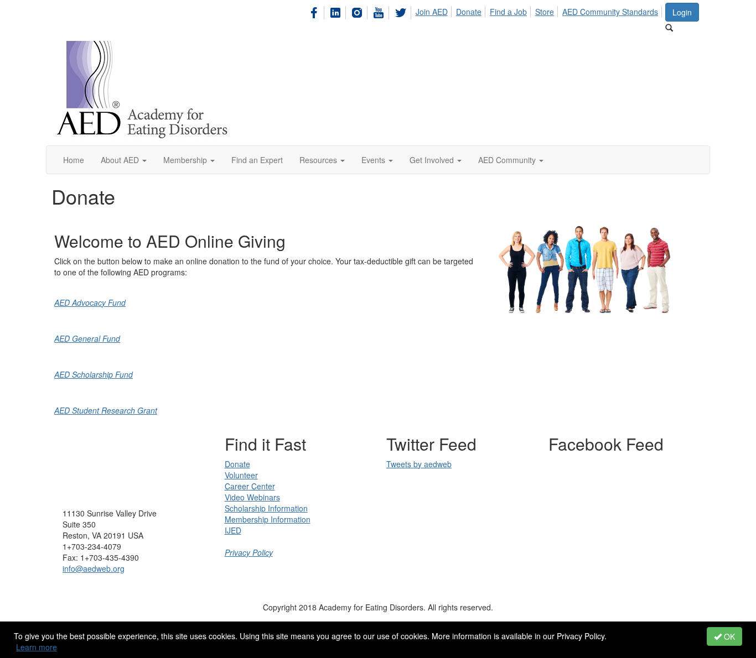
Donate (468, 11)
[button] (123, 160)
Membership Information (267, 519)
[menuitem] (317, 11)
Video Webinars (252, 497)
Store (544, 11)
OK (728, 636)
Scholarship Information (266, 508)
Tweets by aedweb (419, 463)
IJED (233, 530)
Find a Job (508, 11)
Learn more (36, 646)
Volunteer (241, 475)
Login (682, 12)
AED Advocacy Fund (90, 302)
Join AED (432, 11)
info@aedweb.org (94, 568)
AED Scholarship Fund (93, 374)
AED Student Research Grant (105, 410)
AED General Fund (87, 338)
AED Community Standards (610, 11)
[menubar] (485, 11)
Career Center (250, 486)
